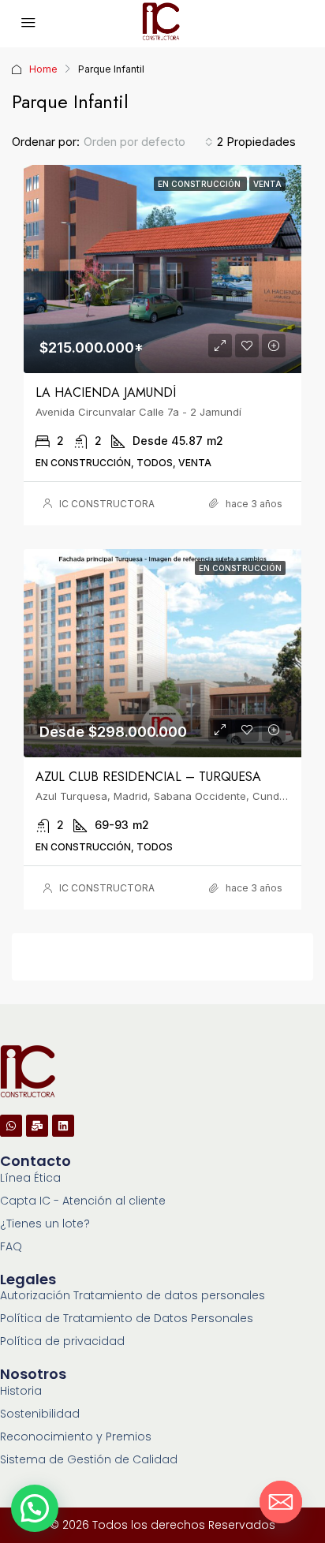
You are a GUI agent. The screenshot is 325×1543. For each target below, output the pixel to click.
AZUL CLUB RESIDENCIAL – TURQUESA (148, 777)
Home (43, 69)
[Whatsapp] (11, 1126)
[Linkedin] (63, 1126)
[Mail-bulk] (37, 1126)
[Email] (281, 1502)
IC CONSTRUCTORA (107, 504)
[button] (34, 1508)
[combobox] (148, 142)
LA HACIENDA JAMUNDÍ (105, 392)
